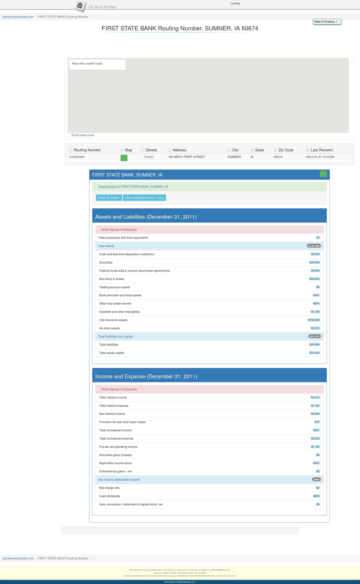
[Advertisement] (180, 43)
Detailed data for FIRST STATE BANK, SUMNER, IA (133, 186)
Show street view (82, 135)
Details (149, 157)
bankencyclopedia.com (18, 16)
